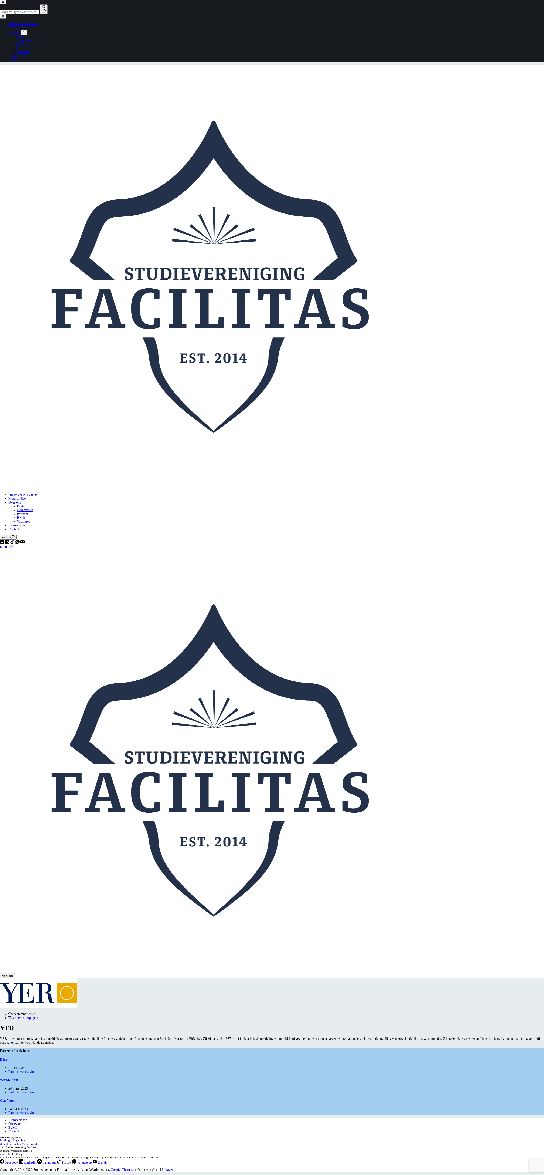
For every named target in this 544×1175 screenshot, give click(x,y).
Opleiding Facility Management (18, 1143)
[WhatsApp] (17, 543)
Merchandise (17, 498)
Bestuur (22, 506)
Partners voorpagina (24, 1018)
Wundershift (9, 1080)
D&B (4, 1059)
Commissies (25, 510)
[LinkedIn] (7, 543)
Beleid (21, 517)
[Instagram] (2, 543)
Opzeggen (15, 1123)
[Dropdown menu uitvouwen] (24, 503)
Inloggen (168, 1169)
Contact (13, 529)
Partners (22, 514)
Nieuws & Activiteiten (23, 494)
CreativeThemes (122, 1169)
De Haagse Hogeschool (13, 1140)
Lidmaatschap (17, 525)
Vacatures (23, 521)
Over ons (14, 502)
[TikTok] (12, 543)
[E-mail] (22, 543)
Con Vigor (7, 1100)
